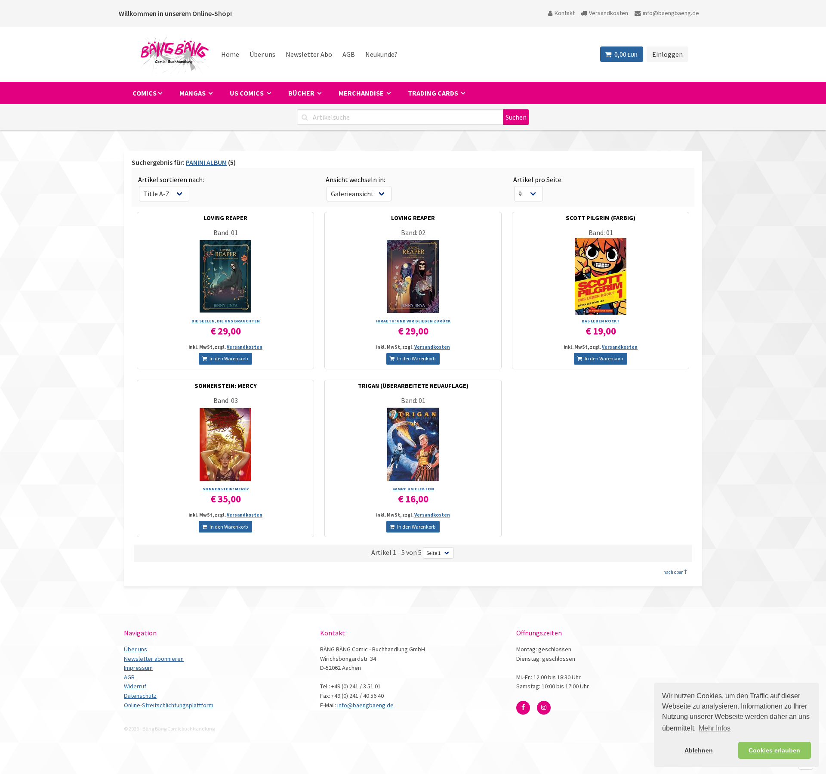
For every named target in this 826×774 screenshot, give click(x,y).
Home (230, 54)
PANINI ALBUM (206, 162)
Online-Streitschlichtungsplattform (168, 705)
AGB (348, 54)
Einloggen (667, 54)
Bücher (302, 93)
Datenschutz (140, 696)
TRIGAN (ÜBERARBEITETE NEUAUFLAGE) (413, 386)
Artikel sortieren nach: (171, 179)
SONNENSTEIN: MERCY (225, 386)
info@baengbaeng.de (671, 13)
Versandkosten (608, 13)
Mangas (193, 93)
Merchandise (362, 93)
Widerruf (135, 686)
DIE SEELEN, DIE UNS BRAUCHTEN (225, 321)
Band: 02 (413, 232)
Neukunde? (381, 54)
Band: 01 (225, 232)
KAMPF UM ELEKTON (413, 489)
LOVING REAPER (225, 218)
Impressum (138, 668)
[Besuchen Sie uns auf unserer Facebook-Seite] (523, 708)
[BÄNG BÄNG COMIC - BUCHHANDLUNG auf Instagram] (544, 708)
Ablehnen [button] (698, 750)
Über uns (262, 54)
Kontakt (565, 13)
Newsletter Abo (309, 54)
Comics (145, 93)
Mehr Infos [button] (714, 728)
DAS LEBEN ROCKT (601, 321)
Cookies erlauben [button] (774, 750)
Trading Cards (433, 93)
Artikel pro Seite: (538, 179)
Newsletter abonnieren (154, 659)
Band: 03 (225, 400)
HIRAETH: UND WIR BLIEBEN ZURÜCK (413, 321)
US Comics (247, 93)
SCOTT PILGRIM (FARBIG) (600, 218)
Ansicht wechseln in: (355, 179)
